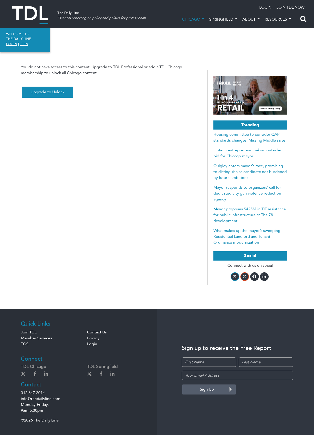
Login (92, 344)
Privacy (93, 338)
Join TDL (29, 332)
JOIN (24, 44)
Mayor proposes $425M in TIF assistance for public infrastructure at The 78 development (249, 215)
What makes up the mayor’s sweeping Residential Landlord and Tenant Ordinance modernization (246, 236)
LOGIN (265, 7)
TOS (24, 344)
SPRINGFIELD (221, 19)
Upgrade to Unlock (48, 92)
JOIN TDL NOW (290, 7)
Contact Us (97, 332)
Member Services (36, 338)
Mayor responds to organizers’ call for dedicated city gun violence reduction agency (247, 193)
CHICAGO (191, 19)
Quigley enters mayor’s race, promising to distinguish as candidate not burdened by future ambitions (250, 171)
